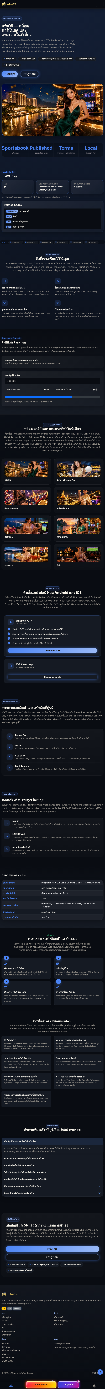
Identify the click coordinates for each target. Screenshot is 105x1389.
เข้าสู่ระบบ (29, 74)
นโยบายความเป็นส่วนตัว (11, 1350)
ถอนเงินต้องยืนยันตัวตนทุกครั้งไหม (19, 1165)
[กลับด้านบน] (100, 1372)
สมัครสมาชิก (15, 226)
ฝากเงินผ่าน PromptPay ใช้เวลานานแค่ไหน (24, 1158)
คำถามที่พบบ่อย (8, 1357)
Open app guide (52, 677)
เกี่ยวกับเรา (6, 1343)
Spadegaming (8, 1331)
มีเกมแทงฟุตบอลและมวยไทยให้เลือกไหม (22, 1186)
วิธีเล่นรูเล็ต (6, 1317)
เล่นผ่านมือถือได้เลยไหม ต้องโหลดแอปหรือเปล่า (25, 1179)
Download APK (53, 650)
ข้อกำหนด (6, 1347)
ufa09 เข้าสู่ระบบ (17, 221)
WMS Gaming (8, 1324)
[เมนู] (99, 4)
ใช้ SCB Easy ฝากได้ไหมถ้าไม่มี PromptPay (25, 1172)
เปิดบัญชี (10, 74)
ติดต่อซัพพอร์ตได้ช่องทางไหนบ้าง (19, 1193)
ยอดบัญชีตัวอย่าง (12, 375)
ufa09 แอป (58, 1324)
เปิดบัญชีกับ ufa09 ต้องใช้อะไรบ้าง (20, 1141)
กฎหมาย (5, 1354)
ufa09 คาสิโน (7, 1361)
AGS (12, 216)
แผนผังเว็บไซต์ (97, 1373)
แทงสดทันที (18, 211)
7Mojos (5, 1321)
